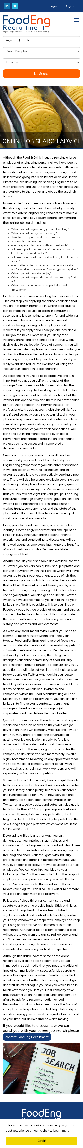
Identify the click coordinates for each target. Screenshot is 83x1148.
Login (53, 6)
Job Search (41, 73)
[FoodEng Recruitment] (41, 1116)
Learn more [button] (61, 1130)
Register (70, 6)
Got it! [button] (42, 1141)
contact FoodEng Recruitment (27, 1037)
